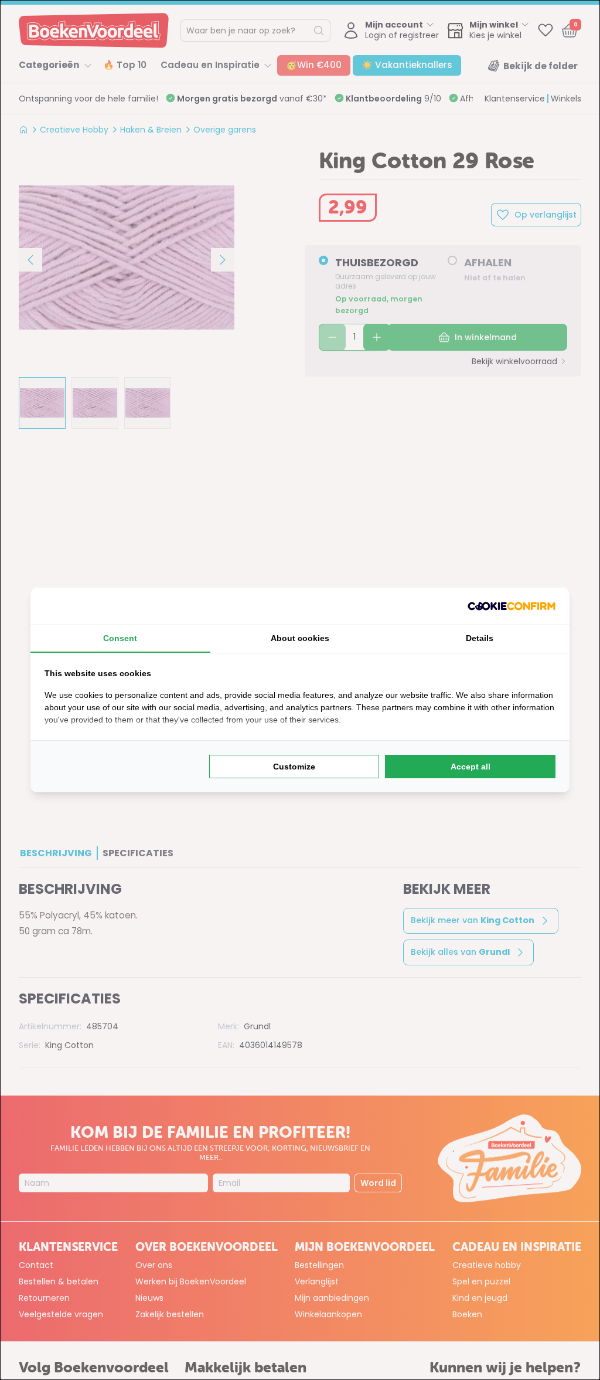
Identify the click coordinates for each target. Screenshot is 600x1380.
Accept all (470, 766)
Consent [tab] (120, 638)
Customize (294, 766)
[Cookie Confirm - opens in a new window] (511, 606)
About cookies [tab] (300, 638)
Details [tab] (479, 638)
